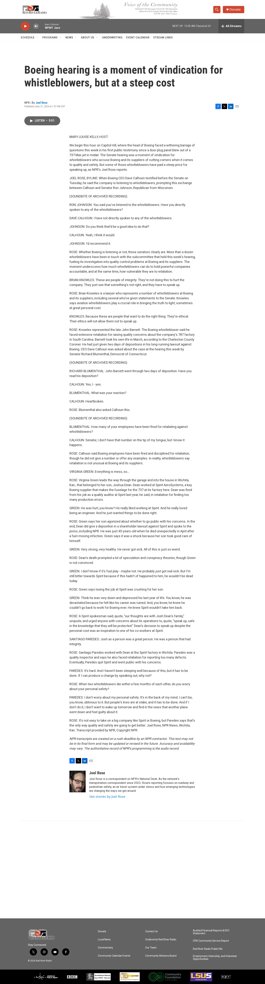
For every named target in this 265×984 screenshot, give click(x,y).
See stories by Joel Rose (107, 796)
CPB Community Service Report (211, 940)
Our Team (151, 947)
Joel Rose (41, 102)
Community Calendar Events (114, 955)
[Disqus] (132, 870)
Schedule (28, 37)
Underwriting (112, 37)
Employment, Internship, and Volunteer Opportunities (215, 957)
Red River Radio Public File (207, 949)
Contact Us (151, 931)
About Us (87, 37)
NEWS (69, 37)
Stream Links (163, 37)
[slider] (41, 26)
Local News (104, 939)
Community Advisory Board (160, 955)
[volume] (36, 26)
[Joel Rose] (77, 781)
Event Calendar (138, 37)
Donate (235, 9)
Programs (50, 37)
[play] (25, 26)
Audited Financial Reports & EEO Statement (211, 932)
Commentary (105, 947)
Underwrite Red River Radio (160, 939)
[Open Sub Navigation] (37, 37)
